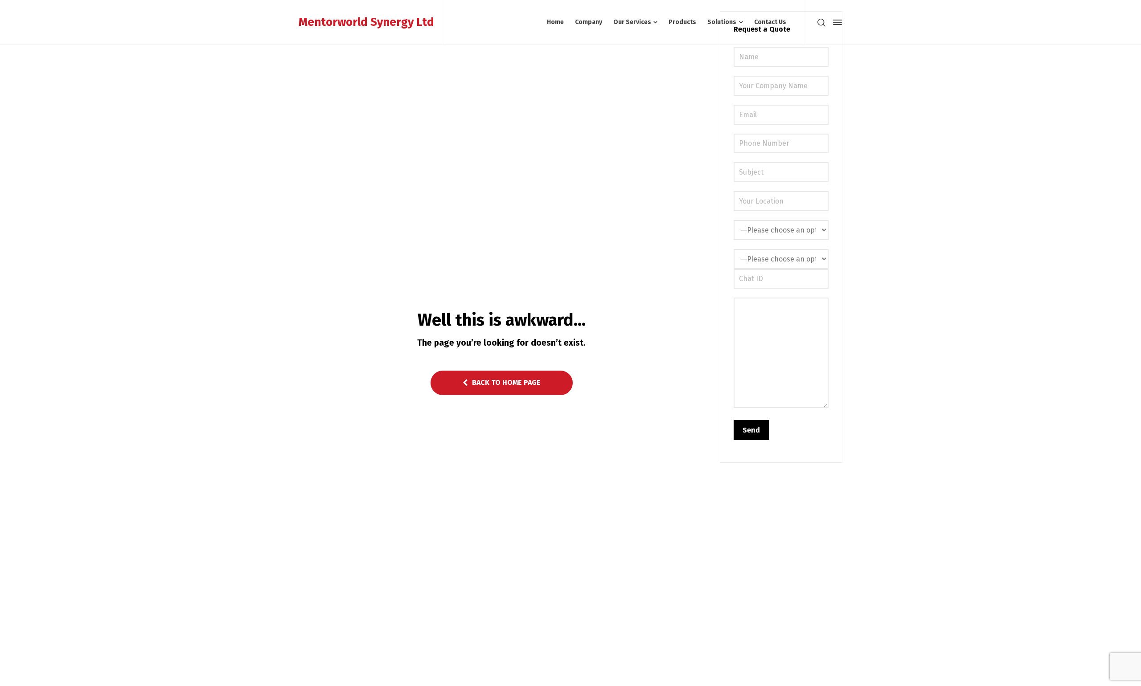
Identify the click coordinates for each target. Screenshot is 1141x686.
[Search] (821, 22)
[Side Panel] (835, 22)
